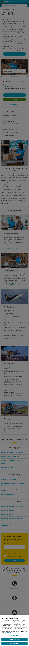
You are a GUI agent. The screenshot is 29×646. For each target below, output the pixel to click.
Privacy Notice (8, 632)
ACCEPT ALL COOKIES (14, 643)
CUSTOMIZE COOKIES (14, 635)
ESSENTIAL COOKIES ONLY (14, 639)
